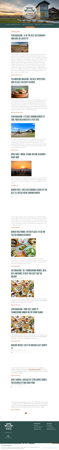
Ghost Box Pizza (49, 423)
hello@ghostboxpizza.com (51, 429)
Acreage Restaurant (37, 423)
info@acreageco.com (37, 429)
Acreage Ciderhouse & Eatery (34, 369)
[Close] (57, 444)
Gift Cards (30, 27)
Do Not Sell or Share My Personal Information (50, 447)
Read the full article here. (17, 74)
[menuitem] (13, 24)
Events (37, 24)
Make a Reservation (13, 24)
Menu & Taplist (27, 24)
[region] (29, 447)
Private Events (47, 24)
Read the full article (15, 305)
